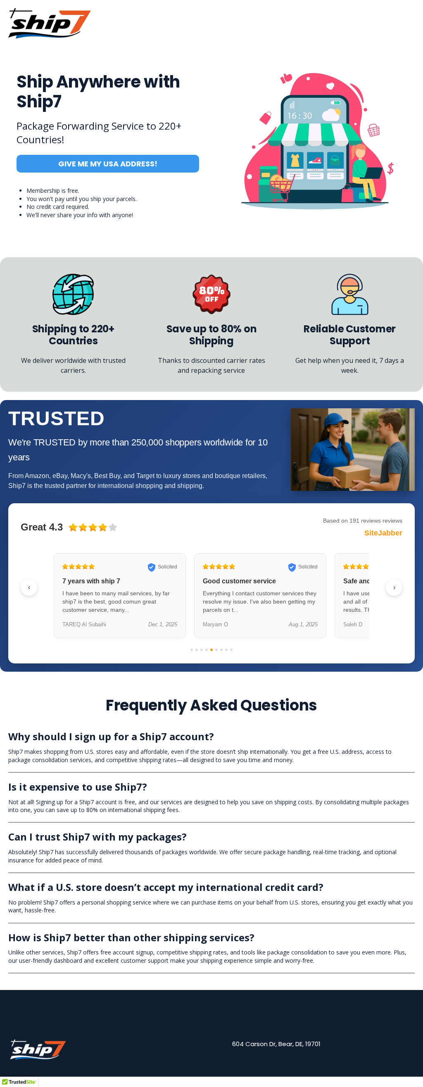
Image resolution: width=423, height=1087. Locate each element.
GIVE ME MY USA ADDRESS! (107, 164)
